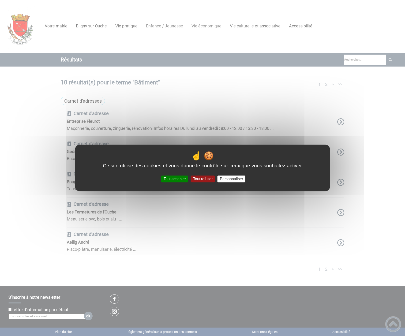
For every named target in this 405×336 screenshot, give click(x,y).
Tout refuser (203, 179)
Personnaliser (231, 179)
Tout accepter (175, 179)
